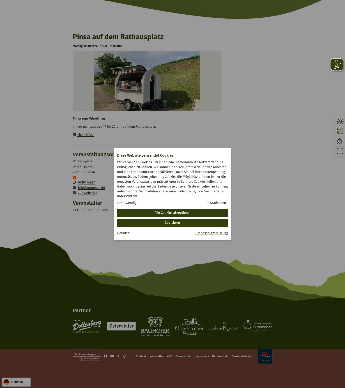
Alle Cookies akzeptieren (173, 213)
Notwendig (127, 203)
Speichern (172, 223)
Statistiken (217, 203)
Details (122, 233)
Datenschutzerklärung (211, 233)
